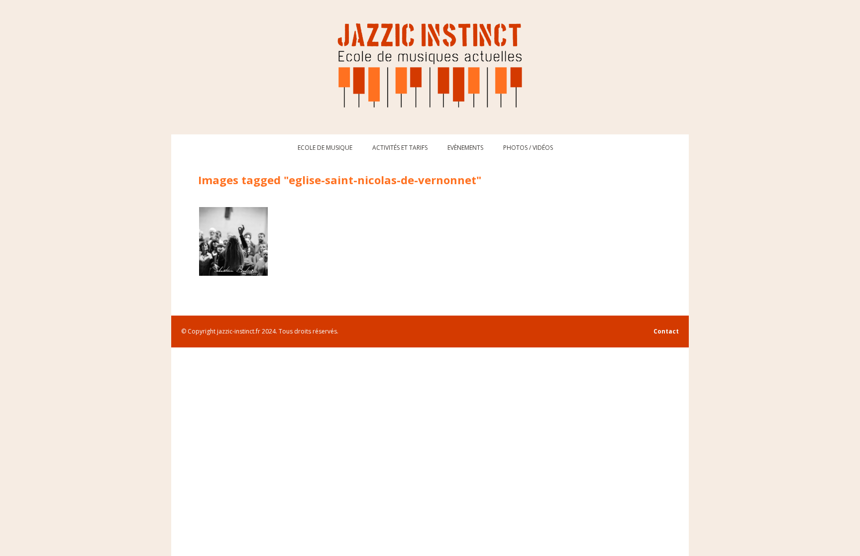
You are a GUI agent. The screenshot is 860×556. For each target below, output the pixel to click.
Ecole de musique (325, 147)
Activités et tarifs (400, 147)
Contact (666, 331)
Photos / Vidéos (528, 147)
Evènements (465, 147)
